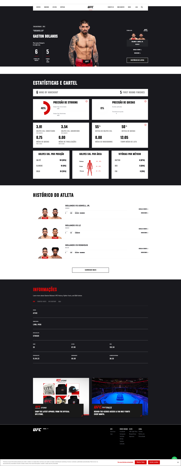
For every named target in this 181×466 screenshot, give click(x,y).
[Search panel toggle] (142, 7)
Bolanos (70, 206)
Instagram (122, 434)
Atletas (55, 7)
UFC (111, 429)
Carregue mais (90, 270)
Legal (140, 429)
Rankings (46, 7)
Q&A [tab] (59, 302)
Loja (111, 434)
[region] (90, 462)
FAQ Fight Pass (133, 431)
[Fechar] (178, 462)
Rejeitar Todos (141, 462)
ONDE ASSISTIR (120, 7)
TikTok (121, 439)
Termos (141, 431)
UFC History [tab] (52, 302)
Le (79, 225)
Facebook (122, 431)
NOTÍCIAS (62, 7)
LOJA (136, 7)
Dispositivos (132, 434)
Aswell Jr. (84, 206)
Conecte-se (111, 7)
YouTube (122, 436)
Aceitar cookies (154, 462)
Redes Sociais (124, 429)
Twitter (122, 441)
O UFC (130, 429)
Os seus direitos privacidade (125, 462)
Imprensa (131, 436)
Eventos (38, 7)
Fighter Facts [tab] (41, 302)
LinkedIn (122, 444)
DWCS (129, 7)
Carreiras (112, 431)
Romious (83, 245)
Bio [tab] (34, 302)
